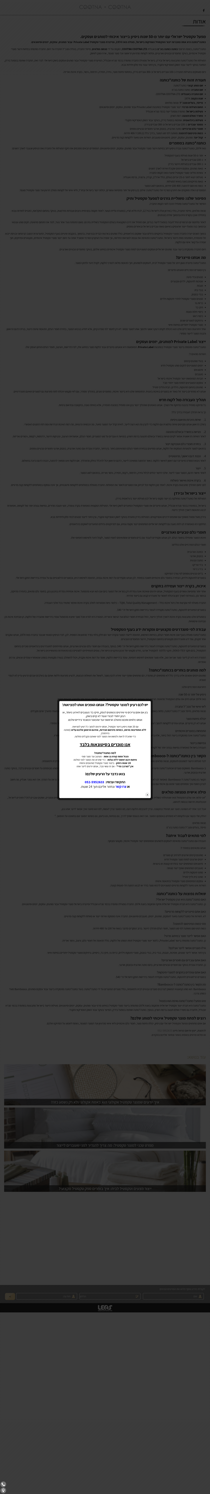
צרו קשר (120, 786)
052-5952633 (94, 782)
